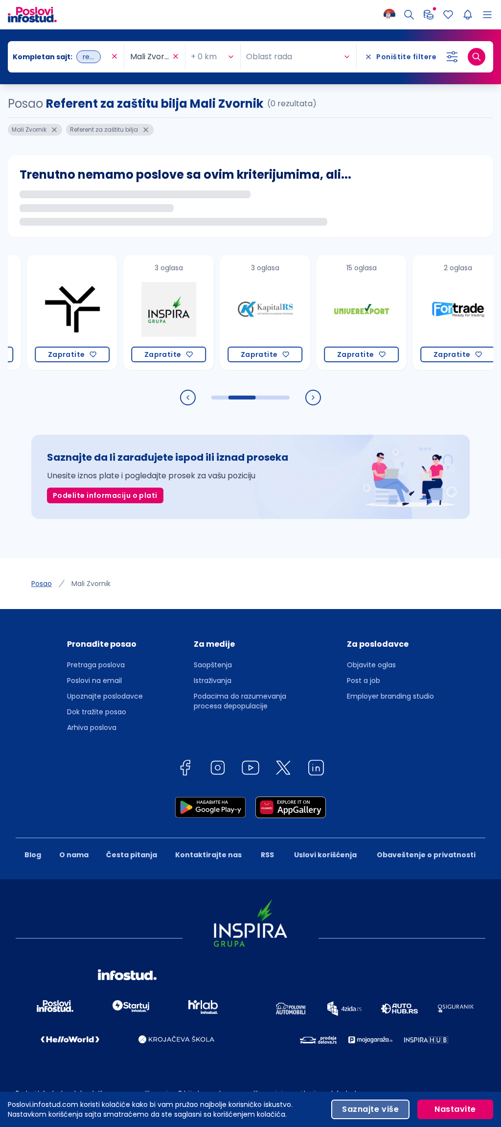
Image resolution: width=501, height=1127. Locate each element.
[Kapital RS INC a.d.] (246, 312)
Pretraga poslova (96, 665)
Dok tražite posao (96, 712)
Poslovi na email (94, 680)
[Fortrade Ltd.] (438, 312)
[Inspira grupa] (149, 312)
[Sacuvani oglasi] (448, 14)
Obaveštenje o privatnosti (426, 855)
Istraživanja (212, 680)
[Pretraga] (409, 14)
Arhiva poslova (91, 727)
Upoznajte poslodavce (105, 696)
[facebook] (185, 769)
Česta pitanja (131, 855)
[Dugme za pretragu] (476, 57)
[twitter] (283, 769)
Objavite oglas (371, 665)
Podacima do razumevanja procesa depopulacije (240, 701)
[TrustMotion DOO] (53, 312)
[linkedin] (316, 769)
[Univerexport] (342, 312)
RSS (267, 855)
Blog (32, 855)
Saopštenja (213, 665)
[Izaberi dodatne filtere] (452, 57)
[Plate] (428, 14)
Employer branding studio (390, 696)
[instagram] (218, 769)
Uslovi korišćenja (325, 855)
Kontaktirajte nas (208, 855)
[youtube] (250, 769)
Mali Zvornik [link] (91, 583)
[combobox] (61, 56)
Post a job (363, 680)
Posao (41, 583)
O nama (74, 855)
